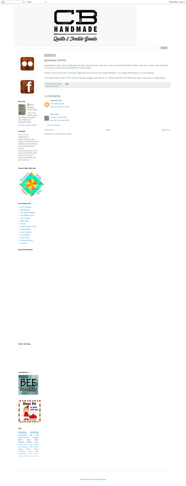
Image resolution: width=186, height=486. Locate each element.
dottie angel (24, 221)
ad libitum (23, 243)
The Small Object (26, 240)
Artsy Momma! (63, 65)
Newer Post (49, 130)
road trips (31, 456)
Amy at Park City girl (69, 78)
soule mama (24, 238)
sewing (22, 432)
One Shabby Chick (27, 215)
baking (36, 449)
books (30, 453)
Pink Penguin (25, 218)
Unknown (54, 101)
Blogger (103, 479)
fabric (36, 440)
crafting (25, 456)
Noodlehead (24, 210)
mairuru (23, 224)
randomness (55, 86)
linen (25, 444)
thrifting (29, 442)
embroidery (22, 451)
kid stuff (34, 435)
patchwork (22, 435)
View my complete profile (27, 125)
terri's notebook (25, 232)
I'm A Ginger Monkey (27, 213)
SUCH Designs (25, 207)
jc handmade (25, 235)
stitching (21, 442)
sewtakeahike (25, 229)
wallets (36, 456)
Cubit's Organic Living (28, 227)
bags (29, 440)
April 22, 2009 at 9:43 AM (59, 120)
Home (108, 130)
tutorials (28, 449)
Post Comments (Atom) (62, 134)
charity (30, 444)
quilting (34, 432)
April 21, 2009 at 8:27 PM (59, 107)
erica (52, 114)
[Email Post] (66, 84)
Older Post (166, 130)
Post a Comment (54, 125)
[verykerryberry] (31, 197)
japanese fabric (27, 447)
